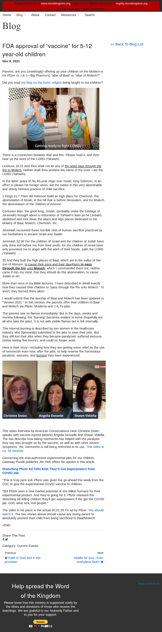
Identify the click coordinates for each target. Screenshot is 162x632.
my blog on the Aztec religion (41, 82)
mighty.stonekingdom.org (131, 3)
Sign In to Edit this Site (150, 584)
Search (90, 15)
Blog (19, 15)
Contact (50, 15)
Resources (68, 15)
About (35, 15)
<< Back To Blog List (126, 44)
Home (7, 15)
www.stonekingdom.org (55, 3)
